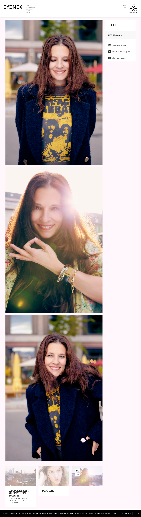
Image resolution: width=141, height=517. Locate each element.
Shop (124, 5)
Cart (124, 7)
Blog (27, 5)
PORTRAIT (48, 491)
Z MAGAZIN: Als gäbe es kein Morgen (19, 493)
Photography (117, 36)
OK (115, 513)
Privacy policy (126, 513)
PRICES (28, 13)
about (28, 11)
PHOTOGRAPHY (30, 7)
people (110, 36)
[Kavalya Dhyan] (133, 8)
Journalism (30, 9)
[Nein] (138, 513)
